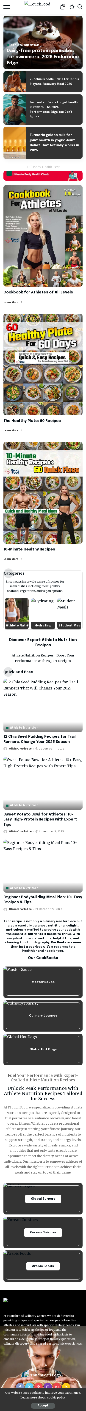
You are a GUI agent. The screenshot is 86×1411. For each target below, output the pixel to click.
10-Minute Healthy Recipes (29, 549)
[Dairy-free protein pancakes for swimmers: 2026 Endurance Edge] (43, 42)
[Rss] (66, 1387)
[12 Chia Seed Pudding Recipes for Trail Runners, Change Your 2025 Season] (43, 705)
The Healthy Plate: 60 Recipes (32, 421)
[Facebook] (20, 1387)
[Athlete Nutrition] (17, 614)
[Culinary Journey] (43, 1016)
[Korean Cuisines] (43, 1232)
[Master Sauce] (43, 982)
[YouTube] (57, 1387)
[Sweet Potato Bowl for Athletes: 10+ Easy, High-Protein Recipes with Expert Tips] (43, 783)
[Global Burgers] (43, 1198)
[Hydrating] (43, 614)
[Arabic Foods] (43, 1266)
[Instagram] (48, 1387)
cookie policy (56, 1397)
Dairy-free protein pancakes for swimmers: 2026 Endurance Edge (43, 57)
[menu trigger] (8, 7)
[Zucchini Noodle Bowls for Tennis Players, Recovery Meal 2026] (14, 81)
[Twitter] (29, 1387)
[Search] (80, 7)
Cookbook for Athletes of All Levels (38, 292)
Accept (43, 1405)
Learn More (10, 302)
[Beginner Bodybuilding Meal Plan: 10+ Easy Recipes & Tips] (43, 866)
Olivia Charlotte (20, 748)
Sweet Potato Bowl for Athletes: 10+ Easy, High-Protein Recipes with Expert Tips (40, 820)
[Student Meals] (69, 614)
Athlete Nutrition (25, 45)
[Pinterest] (38, 1387)
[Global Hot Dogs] (43, 1049)
